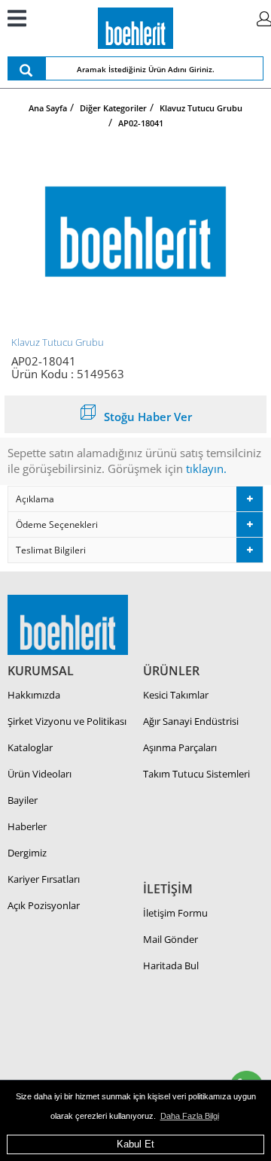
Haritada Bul (171, 965)
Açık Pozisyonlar (44, 905)
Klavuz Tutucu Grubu (57, 342)
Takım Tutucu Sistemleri (196, 774)
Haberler (27, 826)
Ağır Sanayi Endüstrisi (191, 721)
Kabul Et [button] (135, 1144)
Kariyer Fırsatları (44, 879)
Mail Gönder (170, 939)
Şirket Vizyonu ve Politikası (67, 721)
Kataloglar (30, 747)
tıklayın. (206, 468)
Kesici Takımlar (176, 695)
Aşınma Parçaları (180, 747)
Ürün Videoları (40, 774)
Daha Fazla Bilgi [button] (189, 1115)
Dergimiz (27, 852)
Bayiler (23, 800)
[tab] (135, 499)
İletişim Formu (175, 913)
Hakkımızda (34, 695)
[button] (135, 499)
